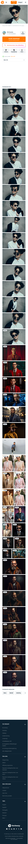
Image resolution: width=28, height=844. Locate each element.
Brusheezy (5, 809)
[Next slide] (22, 775)
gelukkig (18, 774)
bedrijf (11, 774)
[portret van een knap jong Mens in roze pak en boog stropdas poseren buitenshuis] (8, 465)
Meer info (6, 61)
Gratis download (14, 39)
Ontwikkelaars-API (6, 823)
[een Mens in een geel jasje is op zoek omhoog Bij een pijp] (9, 635)
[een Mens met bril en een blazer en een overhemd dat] (13, 354)
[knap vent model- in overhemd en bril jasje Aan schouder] (13, 274)
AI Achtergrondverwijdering (9, 830)
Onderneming (5, 817)
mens (5, 774)
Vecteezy (4, 812)
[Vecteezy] (2, 2)
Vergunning (5, 842)
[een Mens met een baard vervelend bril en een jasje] (13, 648)
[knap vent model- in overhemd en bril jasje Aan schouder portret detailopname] (13, 114)
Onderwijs (5, 820)
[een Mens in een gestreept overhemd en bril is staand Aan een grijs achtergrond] (13, 448)
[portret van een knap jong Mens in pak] (8, 482)
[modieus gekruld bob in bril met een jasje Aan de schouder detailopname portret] (13, 226)
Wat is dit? (13, 56)
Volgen (22, 33)
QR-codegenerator (7, 833)
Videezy (4, 815)
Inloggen (20, 2)
